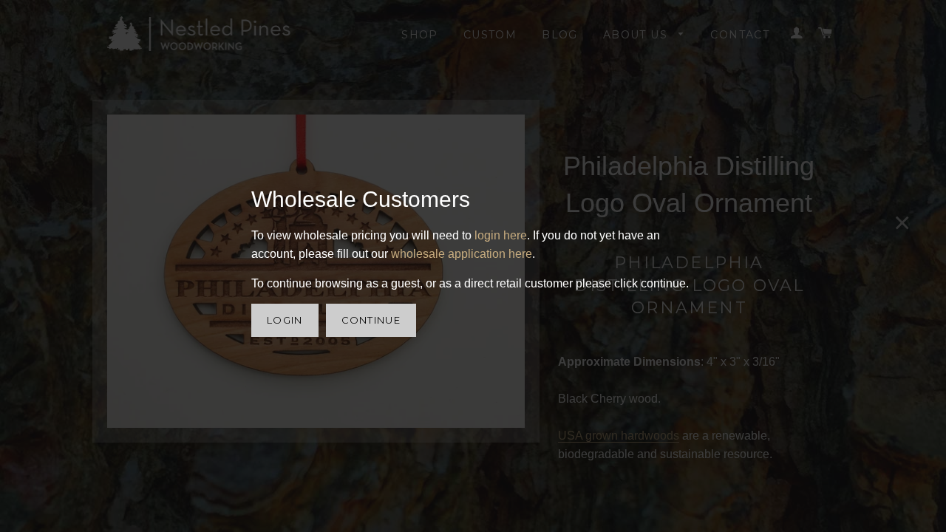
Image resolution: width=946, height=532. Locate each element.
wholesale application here (461, 254)
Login (285, 320)
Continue (371, 320)
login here (500, 235)
